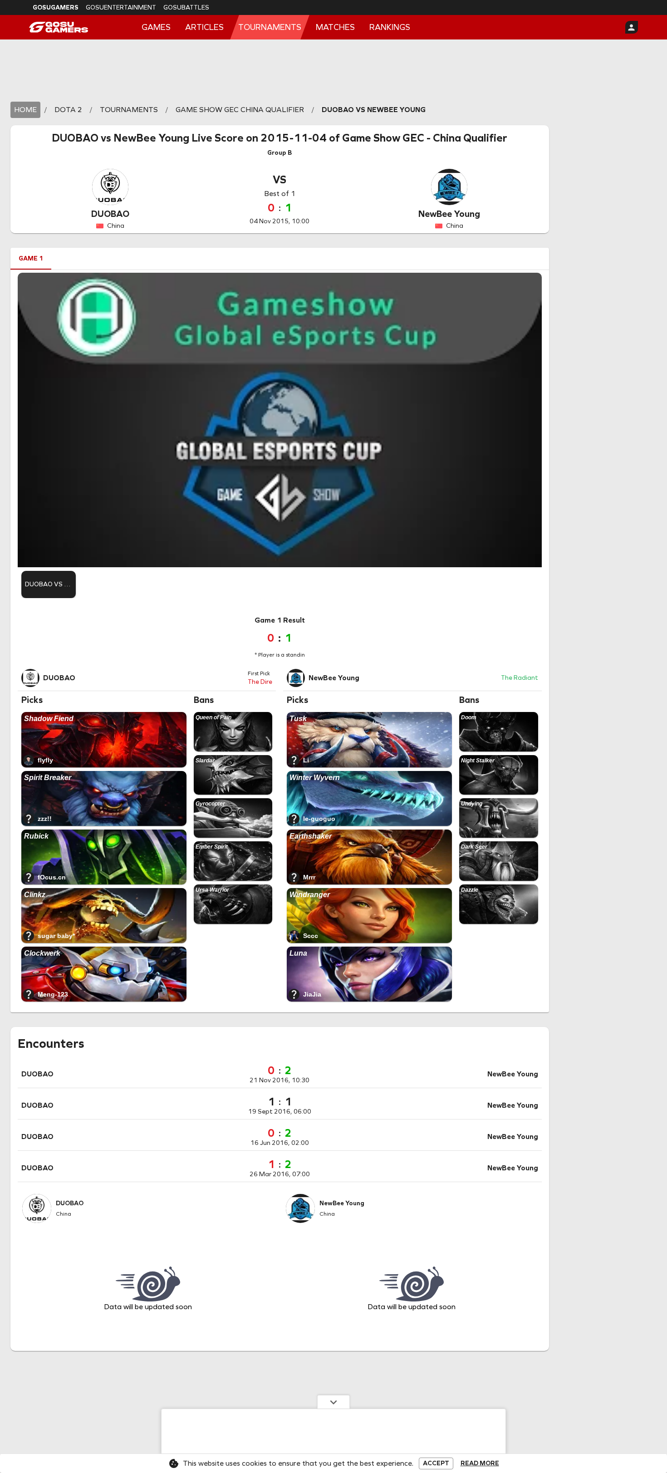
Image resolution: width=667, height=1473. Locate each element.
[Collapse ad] (333, 1402)
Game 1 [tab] (31, 258)
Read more (480, 1463)
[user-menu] (631, 27)
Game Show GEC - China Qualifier (424, 138)
